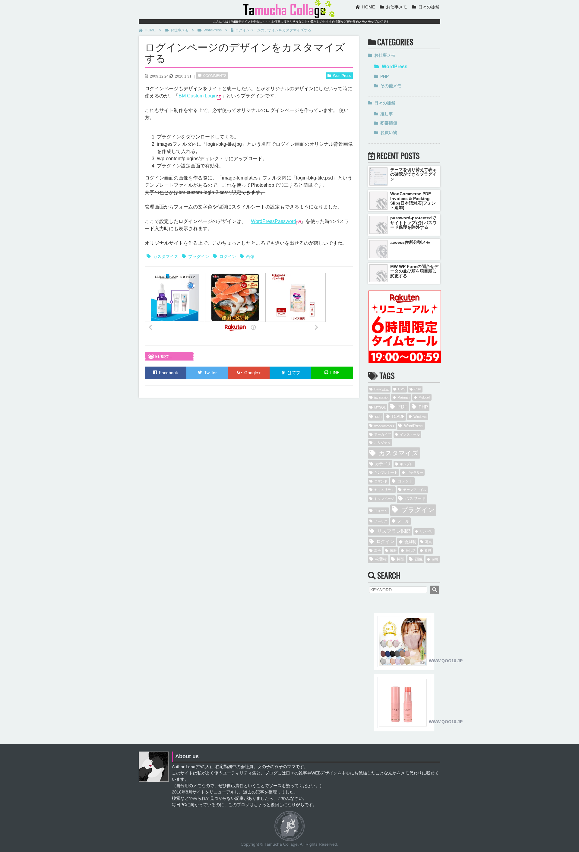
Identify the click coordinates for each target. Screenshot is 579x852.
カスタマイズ (165, 256)
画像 (250, 256)
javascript (381, 397)
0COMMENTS (214, 76)
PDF (402, 406)
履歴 (393, 550)
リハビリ (426, 531)
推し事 (386, 113)
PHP (384, 76)
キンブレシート (385, 472)
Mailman (403, 397)
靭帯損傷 (388, 123)
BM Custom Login (198, 95)
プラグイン (198, 256)
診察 (435, 559)
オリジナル (382, 442)
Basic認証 (381, 389)
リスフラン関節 (394, 531)
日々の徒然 (428, 7)
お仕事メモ (396, 7)
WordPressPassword (273, 221)
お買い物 (388, 132)
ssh (378, 416)
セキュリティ (384, 489)
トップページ (384, 499)
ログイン (227, 256)
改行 (428, 550)
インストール (410, 434)
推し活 (411, 550)
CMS (401, 389)
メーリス (381, 521)
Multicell (424, 397)
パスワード (415, 498)
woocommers (384, 426)
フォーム (381, 511)
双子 (377, 550)
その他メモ (390, 85)
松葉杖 (381, 559)
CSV (417, 389)
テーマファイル (414, 489)
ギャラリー (415, 472)
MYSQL (380, 407)
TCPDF (397, 416)
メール (403, 521)
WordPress (213, 30)
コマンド (381, 481)
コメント (405, 481)
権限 (401, 559)
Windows (420, 416)
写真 (428, 542)
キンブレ (406, 464)
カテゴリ (383, 464)
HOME (368, 7)
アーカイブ (382, 434)
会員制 (410, 541)
